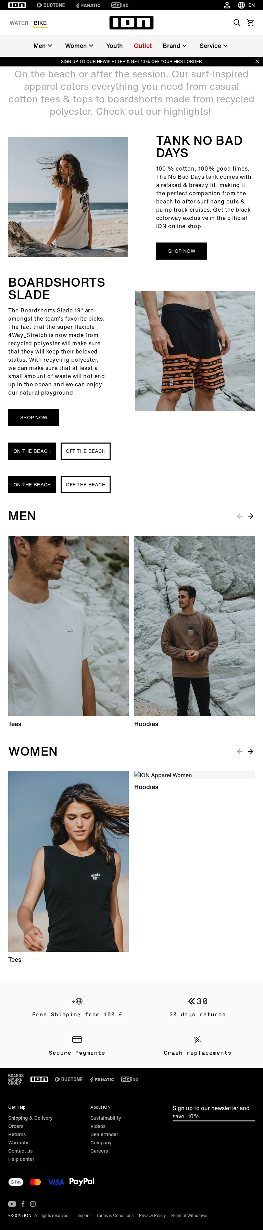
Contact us (20, 1150)
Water (19, 23)
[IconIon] (17, 5)
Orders (15, 1126)
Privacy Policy (152, 1215)
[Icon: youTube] (12, 1204)
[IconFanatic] (88, 5)
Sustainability (105, 1117)
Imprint (84, 1215)
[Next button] (251, 515)
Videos (97, 1126)
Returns (17, 1134)
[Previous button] (240, 515)
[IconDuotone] (51, 5)
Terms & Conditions (115, 1215)
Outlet (143, 45)
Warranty (18, 1142)
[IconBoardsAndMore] (16, 1079)
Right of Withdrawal (190, 1215)
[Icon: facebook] (23, 1204)
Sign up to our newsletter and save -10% (211, 1112)
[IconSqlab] (119, 5)
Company (101, 1142)
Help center (21, 1159)
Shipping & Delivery (30, 1117)
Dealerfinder (104, 1134)
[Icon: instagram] (33, 1204)
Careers (99, 1150)
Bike (40, 23)
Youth (114, 45)
